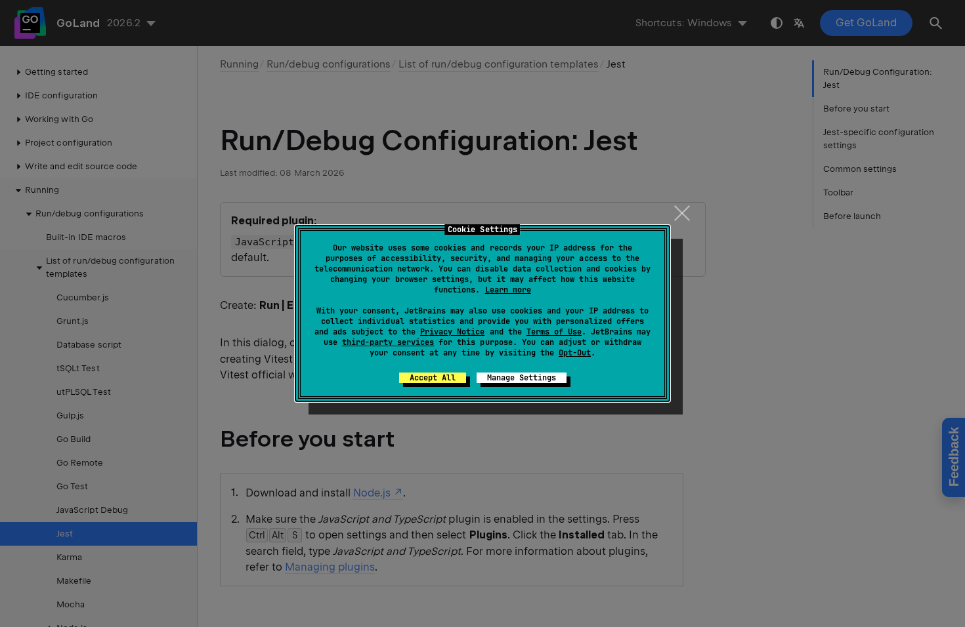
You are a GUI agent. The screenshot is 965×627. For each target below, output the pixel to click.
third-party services (388, 342)
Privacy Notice (452, 332)
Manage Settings (521, 378)
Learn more (508, 290)
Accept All (433, 378)
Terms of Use (554, 332)
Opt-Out (575, 353)
